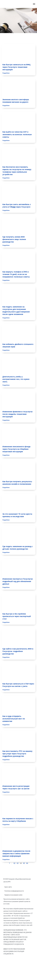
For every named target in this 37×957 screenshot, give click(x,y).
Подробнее (6, 73)
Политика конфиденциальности (14, 891)
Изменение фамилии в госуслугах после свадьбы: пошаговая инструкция (17, 414)
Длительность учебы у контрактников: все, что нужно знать (15, 379)
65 (24, 863)
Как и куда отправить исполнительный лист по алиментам (13, 718)
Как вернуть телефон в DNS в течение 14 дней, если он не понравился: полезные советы (16, 274)
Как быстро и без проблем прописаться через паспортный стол (16, 616)
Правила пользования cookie (13, 895)
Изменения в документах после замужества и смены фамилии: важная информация (16, 853)
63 (18, 863)
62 (14, 863)
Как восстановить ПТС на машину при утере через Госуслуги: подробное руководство (17, 753)
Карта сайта (8, 887)
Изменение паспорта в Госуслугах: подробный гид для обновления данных (17, 581)
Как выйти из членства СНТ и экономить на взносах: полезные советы (17, 134)
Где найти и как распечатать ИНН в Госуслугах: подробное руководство (17, 651)
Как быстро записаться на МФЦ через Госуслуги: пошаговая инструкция (16, 67)
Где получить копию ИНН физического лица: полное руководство (14, 239)
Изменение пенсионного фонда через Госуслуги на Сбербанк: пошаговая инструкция (16, 449)
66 (27, 863)
